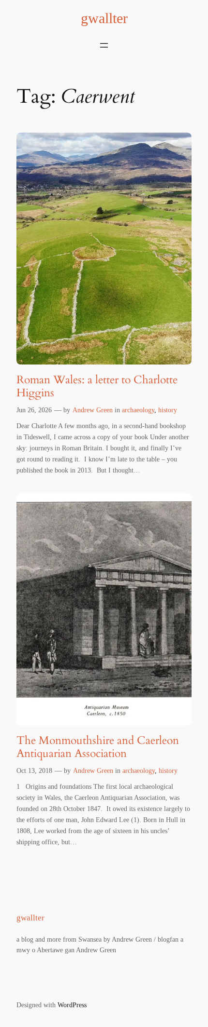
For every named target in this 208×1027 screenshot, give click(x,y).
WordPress (72, 1005)
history (167, 410)
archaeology (138, 410)
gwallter (104, 18)
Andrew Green (93, 410)
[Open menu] (104, 45)
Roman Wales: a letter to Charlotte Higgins (97, 386)
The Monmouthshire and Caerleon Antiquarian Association (97, 747)
